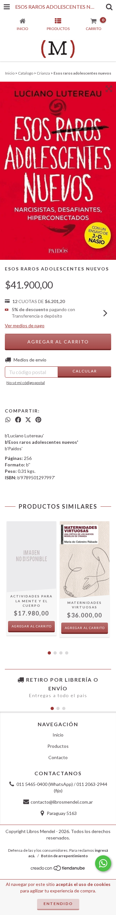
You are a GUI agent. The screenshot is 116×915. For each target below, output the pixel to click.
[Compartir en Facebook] (18, 419)
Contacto (58, 757)
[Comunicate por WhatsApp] (103, 863)
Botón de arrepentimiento (64, 855)
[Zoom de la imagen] (108, 88)
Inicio (10, 73)
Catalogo (25, 73)
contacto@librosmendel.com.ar (62, 802)
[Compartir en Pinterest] (38, 419)
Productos (58, 746)
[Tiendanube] (58, 870)
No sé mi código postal (25, 382)
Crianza (43, 73)
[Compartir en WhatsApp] (8, 419)
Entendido (58, 903)
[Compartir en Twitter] (28, 419)
